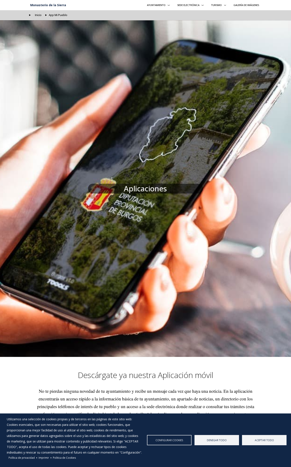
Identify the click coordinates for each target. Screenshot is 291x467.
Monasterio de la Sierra (48, 5)
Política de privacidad (22, 457)
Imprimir (44, 457)
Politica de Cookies (64, 457)
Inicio (38, 15)
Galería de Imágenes (246, 5)
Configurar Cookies (169, 440)
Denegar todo (217, 440)
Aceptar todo (264, 440)
